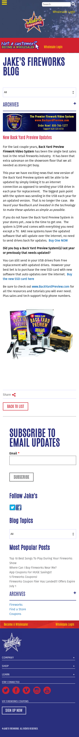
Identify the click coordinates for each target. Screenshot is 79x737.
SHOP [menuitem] (5, 666)
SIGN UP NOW (13, 710)
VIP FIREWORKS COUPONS (15, 701)
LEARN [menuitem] (6, 674)
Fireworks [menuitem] (15, 604)
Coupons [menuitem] (15, 614)
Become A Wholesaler (16, 624)
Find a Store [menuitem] (17, 609)
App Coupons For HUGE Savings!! (30, 572)
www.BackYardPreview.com (50, 286)
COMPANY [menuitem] (8, 657)
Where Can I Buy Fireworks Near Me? (33, 567)
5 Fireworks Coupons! (23, 577)
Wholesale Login (64, 12)
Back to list (15, 406)
